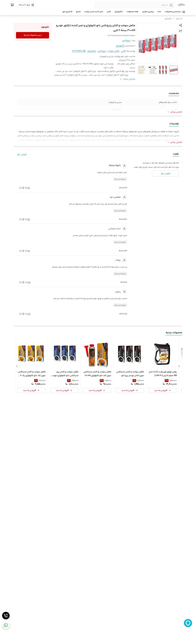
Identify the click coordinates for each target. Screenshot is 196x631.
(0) (20, 188)
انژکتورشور (168, 19)
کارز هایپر (179, 19)
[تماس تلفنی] (6, 615)
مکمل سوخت (113, 51)
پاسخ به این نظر (120, 179)
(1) (26, 188)
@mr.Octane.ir (79, 51)
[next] (17, 366)
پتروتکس (126, 40)
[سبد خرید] (12, 5)
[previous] (179, 366)
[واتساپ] (6, 625)
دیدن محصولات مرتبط (32, 35)
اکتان (123, 51)
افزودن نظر (22, 154)
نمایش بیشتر (176, 112)
